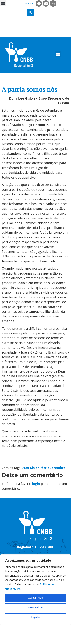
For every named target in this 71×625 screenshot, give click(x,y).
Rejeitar (35, 617)
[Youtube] (46, 3)
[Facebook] (39, 3)
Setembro (58, 468)
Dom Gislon (30, 468)
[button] (3, 3)
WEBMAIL (30, 3)
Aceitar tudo (35, 597)
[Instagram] (53, 3)
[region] (35, 589)
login (36, 484)
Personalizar (35, 607)
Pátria (45, 468)
